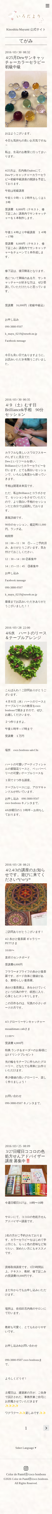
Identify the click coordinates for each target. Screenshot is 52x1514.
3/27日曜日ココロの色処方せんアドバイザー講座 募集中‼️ (25, 1156)
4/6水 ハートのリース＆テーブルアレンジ (26, 635)
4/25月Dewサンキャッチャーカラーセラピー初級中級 (25, 62)
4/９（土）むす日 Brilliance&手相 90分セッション (24, 410)
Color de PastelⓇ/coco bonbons (26, 1474)
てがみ (26, 41)
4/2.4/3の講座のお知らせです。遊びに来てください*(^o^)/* (25, 875)
